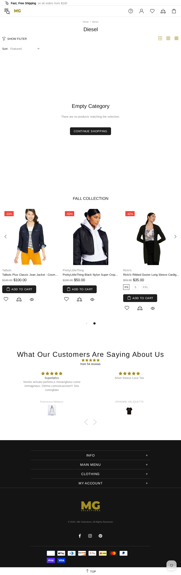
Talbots (6, 270)
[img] (90, 360)
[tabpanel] (30, 260)
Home (86, 22)
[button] (87, 422)
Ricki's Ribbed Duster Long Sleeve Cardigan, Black (151, 274)
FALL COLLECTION (90, 198)
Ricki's (127, 270)
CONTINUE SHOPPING (90, 131)
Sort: (5, 48)
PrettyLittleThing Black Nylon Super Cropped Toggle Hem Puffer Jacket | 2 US (91, 274)
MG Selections (17, 11)
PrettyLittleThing (73, 270)
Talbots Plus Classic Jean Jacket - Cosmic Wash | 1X (30, 274)
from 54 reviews (90, 364)
